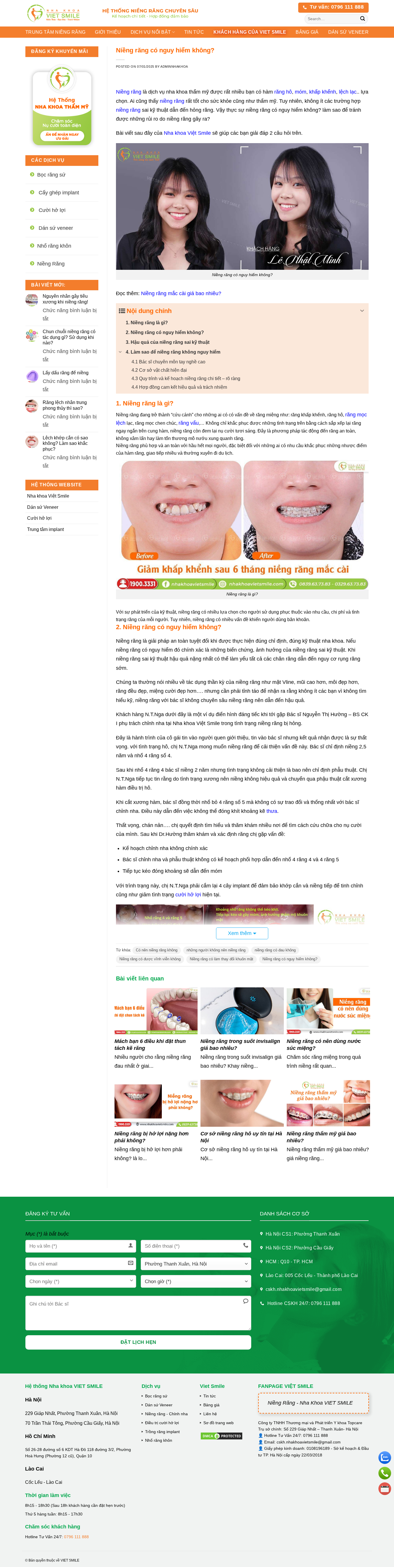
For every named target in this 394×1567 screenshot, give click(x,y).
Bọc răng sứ (156, 1396)
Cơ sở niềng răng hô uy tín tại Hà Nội (241, 1137)
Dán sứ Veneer (42, 507)
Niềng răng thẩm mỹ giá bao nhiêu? (321, 1137)
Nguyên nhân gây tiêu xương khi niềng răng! (65, 299)
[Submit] (363, 19)
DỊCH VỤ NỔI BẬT (151, 32)
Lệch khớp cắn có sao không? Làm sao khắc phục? (65, 443)
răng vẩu (189, 423)
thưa (272, 811)
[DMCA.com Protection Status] (221, 1435)
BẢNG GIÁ (307, 32)
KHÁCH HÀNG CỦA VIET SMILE (249, 32)
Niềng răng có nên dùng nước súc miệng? (324, 1044)
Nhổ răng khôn (158, 1440)
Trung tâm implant (45, 529)
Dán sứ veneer (348, 32)
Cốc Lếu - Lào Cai (43, 1482)
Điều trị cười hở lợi (162, 1422)
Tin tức (194, 32)
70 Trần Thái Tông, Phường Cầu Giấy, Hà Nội (72, 1423)
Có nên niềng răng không (156, 950)
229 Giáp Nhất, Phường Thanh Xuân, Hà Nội (71, 1413)
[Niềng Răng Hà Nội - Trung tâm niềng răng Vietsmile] (58, 13)
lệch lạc (348, 92)
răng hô (283, 92)
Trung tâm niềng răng (55, 32)
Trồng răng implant (162, 1431)
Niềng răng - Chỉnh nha (166, 1414)
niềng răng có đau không (275, 950)
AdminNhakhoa (174, 66)
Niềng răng (128, 92)
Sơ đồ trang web (218, 1422)
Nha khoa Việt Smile (48, 496)
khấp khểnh (322, 92)
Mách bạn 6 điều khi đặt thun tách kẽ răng (150, 1044)
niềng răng (172, 101)
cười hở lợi (188, 895)
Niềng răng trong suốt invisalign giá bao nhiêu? (240, 1044)
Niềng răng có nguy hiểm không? (289, 959)
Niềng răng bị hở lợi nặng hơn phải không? (152, 1137)
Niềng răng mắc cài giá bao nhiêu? (181, 293)
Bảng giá (211, 1405)
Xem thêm (240, 933)
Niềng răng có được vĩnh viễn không (150, 959)
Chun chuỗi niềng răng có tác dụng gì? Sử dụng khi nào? (69, 337)
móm (300, 92)
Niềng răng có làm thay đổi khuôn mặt (221, 959)
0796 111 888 (76, 1536)
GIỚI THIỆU (108, 32)
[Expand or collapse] (362, 311)
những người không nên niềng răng (216, 950)
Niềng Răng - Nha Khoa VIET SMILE (310, 1403)
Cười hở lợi (39, 518)
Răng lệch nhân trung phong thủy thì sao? (65, 405)
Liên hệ (210, 1414)
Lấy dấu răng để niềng (66, 372)
